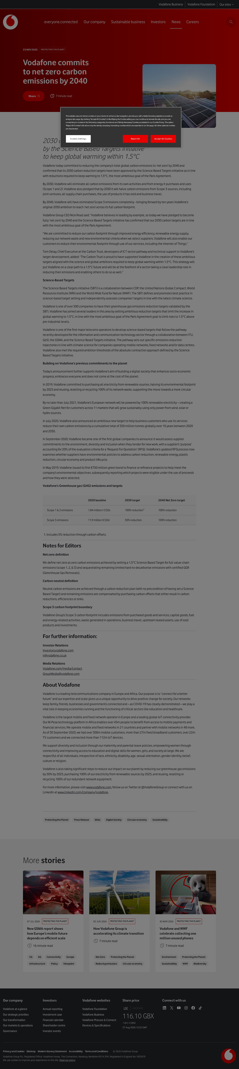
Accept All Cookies (163, 139)
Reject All (135, 139)
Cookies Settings (78, 139)
